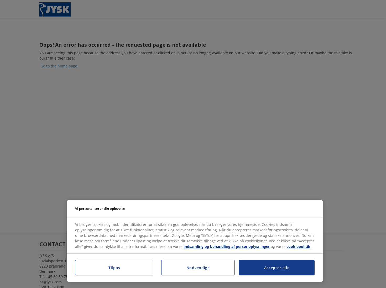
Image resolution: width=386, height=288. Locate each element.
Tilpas (114, 267)
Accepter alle (277, 267)
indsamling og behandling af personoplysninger (227, 246)
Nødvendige (198, 267)
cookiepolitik (298, 246)
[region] (195, 241)
